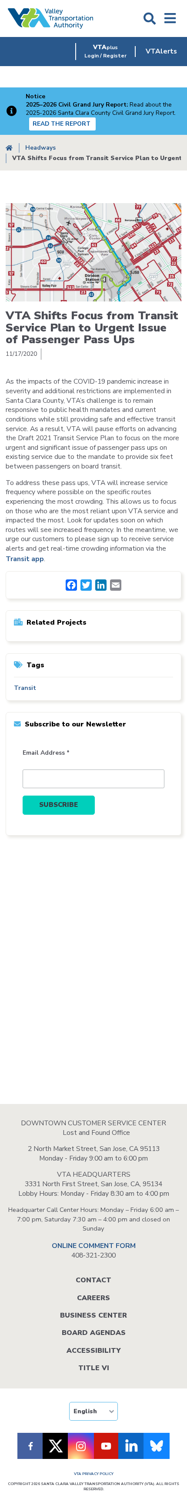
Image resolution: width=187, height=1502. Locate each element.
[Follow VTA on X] (56, 1446)
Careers (93, 1298)
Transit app (25, 559)
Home (9, 148)
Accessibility (93, 1350)
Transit (25, 688)
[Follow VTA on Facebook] (30, 1446)
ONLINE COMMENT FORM (94, 1246)
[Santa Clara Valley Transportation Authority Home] (51, 18)
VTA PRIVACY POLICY (94, 1473)
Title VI (93, 1368)
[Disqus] (93, 967)
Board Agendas (94, 1333)
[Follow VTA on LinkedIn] (131, 1446)
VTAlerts (161, 51)
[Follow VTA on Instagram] (81, 1446)
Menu (170, 18)
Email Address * (46, 753)
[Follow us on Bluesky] (157, 1446)
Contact (93, 1280)
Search (149, 18)
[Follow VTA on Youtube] (106, 1446)
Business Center (93, 1315)
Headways (40, 148)
